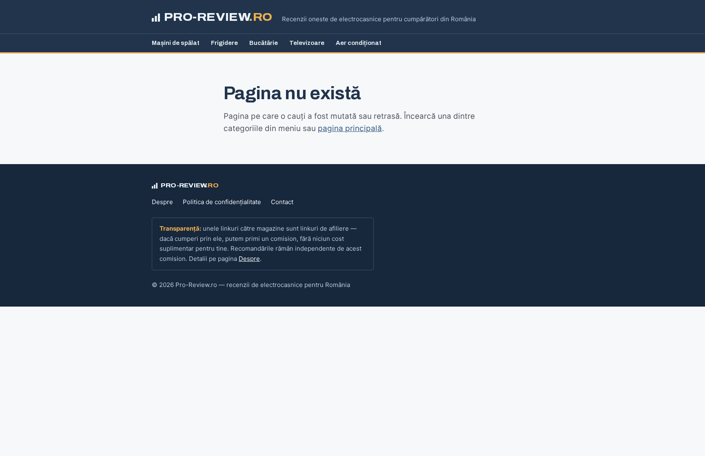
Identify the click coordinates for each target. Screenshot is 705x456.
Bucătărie (263, 43)
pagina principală (350, 128)
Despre (162, 202)
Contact (282, 202)
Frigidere (224, 43)
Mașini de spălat (176, 43)
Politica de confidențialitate (222, 202)
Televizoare (306, 43)
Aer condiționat (358, 43)
